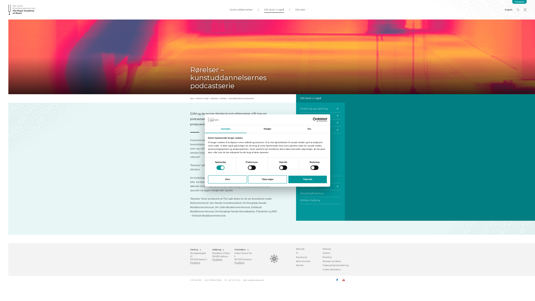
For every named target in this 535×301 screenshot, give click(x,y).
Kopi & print (301, 257)
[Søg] (518, 9)
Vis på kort (195, 262)
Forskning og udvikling (314, 108)
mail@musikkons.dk (256, 280)
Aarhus (194, 249)
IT (297, 253)
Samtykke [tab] (226, 129)
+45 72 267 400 (234, 280)
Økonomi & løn (303, 261)
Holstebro (240, 249)
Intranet (326, 253)
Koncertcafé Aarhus (311, 193)
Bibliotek (300, 249)
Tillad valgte (267, 179)
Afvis (227, 179)
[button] (338, 108)
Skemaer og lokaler (332, 261)
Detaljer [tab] (267, 129)
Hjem (192, 98)
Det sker (300, 9)
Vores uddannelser (241, 9)
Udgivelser (214, 98)
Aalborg (217, 249)
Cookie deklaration (332, 269)
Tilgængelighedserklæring (336, 265)
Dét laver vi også (274, 9)
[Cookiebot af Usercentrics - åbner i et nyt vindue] (315, 120)
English (508, 10)
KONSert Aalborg (310, 200)
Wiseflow (327, 257)
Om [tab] (309, 129)
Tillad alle (307, 179)
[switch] (252, 168)
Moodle (300, 265)
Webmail (327, 249)
